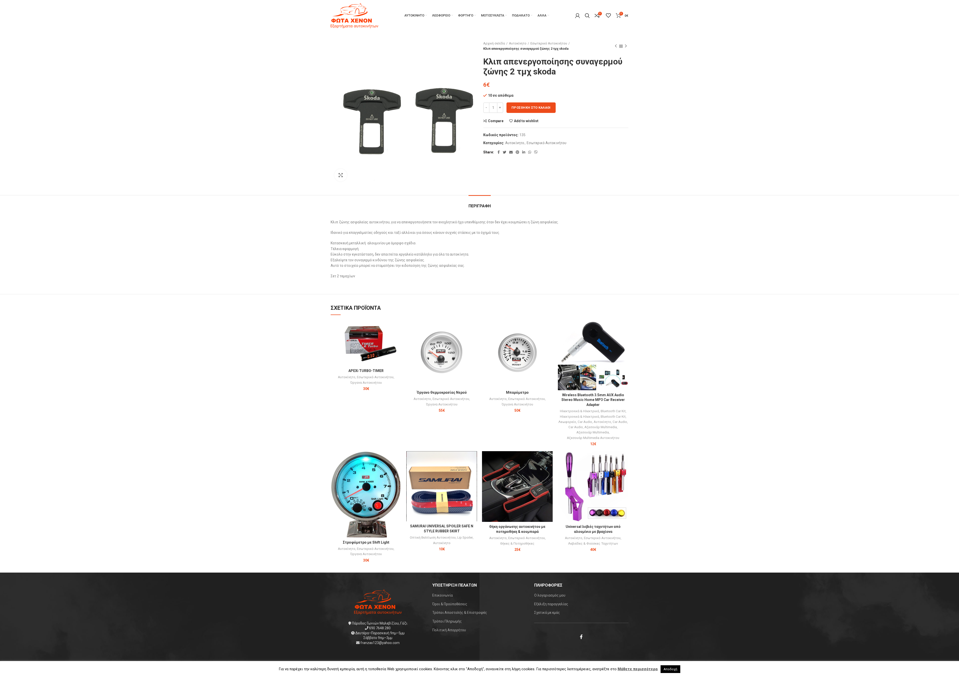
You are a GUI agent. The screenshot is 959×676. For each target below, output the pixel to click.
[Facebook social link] (498, 152)
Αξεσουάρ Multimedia (600, 427)
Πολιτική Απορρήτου (449, 630)
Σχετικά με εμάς (547, 613)
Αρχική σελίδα (494, 43)
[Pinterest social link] (517, 152)
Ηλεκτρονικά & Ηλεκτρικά (579, 411)
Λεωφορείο (567, 422)
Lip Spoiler (465, 537)
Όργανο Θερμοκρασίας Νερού (442, 392)
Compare (495, 121)
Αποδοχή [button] (670, 669)
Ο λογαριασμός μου (549, 595)
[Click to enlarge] (340, 175)
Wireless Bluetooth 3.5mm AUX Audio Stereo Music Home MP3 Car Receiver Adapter (593, 400)
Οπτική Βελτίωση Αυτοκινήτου (433, 537)
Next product (625, 46)
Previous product (615, 46)
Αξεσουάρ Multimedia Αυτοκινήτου (593, 438)
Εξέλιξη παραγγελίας (551, 604)
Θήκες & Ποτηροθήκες (517, 543)
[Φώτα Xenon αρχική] (378, 601)
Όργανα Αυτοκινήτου (366, 382)
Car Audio (585, 422)
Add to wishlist (526, 121)
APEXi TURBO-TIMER (366, 371)
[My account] (577, 15)
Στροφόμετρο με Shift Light (366, 542)
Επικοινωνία (442, 595)
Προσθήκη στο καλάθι (531, 107)
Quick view (397, 338)
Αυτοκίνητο (517, 43)
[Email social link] (511, 152)
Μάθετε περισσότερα (638, 669)
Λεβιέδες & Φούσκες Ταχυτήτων (593, 543)
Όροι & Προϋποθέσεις (449, 604)
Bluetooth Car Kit (613, 411)
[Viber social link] (536, 152)
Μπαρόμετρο (517, 392)
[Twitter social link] (504, 152)
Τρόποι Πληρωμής (447, 621)
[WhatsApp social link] (530, 152)
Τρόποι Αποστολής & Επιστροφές (459, 613)
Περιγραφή (480, 206)
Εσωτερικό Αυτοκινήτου (548, 43)
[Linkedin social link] (524, 152)
